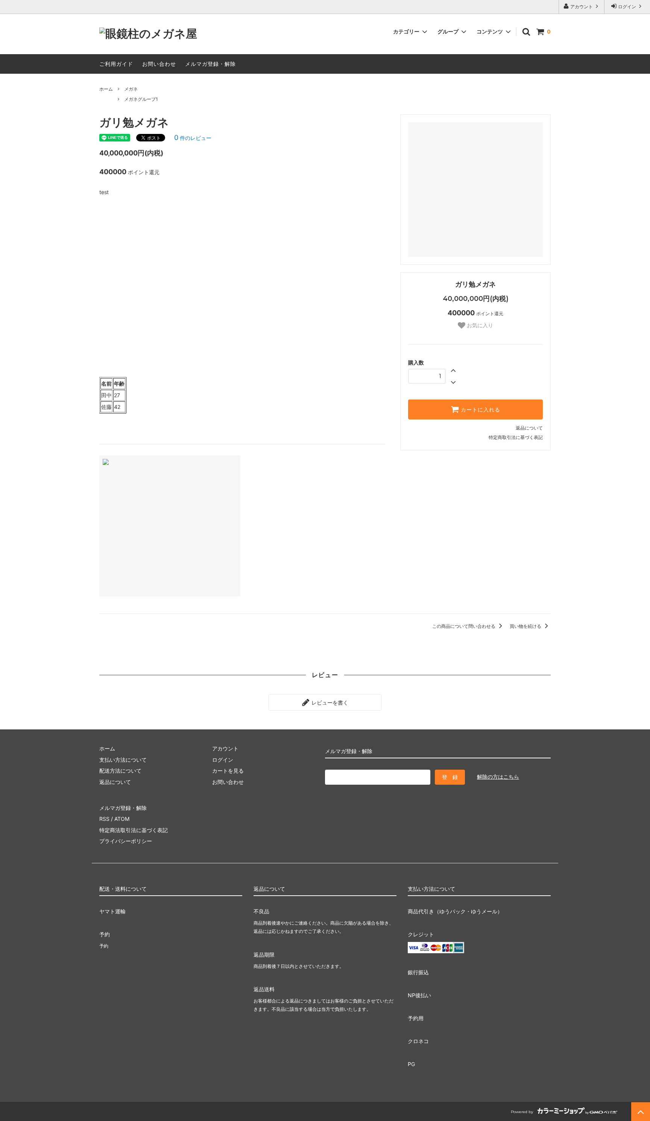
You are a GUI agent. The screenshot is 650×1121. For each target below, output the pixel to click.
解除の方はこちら (498, 776)
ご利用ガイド (116, 64)
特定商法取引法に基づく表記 (133, 830)
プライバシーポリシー (125, 841)
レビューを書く (329, 702)
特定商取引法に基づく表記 (516, 437)
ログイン (627, 6)
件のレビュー (192, 138)
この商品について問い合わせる (464, 626)
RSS (104, 819)
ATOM (121, 819)
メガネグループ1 (141, 99)
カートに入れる (479, 409)
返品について (529, 428)
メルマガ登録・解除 (210, 64)
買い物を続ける (526, 626)
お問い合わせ (159, 64)
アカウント (581, 6)
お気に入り (479, 325)
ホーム (106, 89)
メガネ (131, 89)
